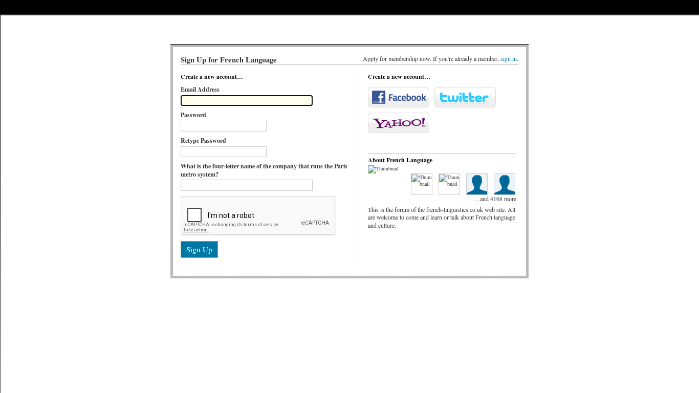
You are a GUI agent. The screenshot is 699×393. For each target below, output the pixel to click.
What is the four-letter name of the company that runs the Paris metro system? (264, 170)
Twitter (465, 97)
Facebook (398, 97)
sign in (508, 58)
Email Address (200, 89)
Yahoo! (398, 123)
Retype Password (203, 140)
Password (193, 115)
